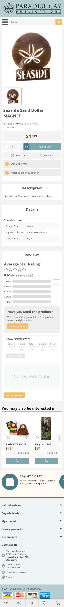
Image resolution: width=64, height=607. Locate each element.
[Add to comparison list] (8, 437)
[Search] (58, 22)
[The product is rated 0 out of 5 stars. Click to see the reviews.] (9, 124)
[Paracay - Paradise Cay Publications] (32, 8)
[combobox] (35, 22)
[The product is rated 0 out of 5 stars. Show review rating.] (23, 453)
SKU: (5, 127)
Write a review (31, 124)
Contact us (11, 577)
